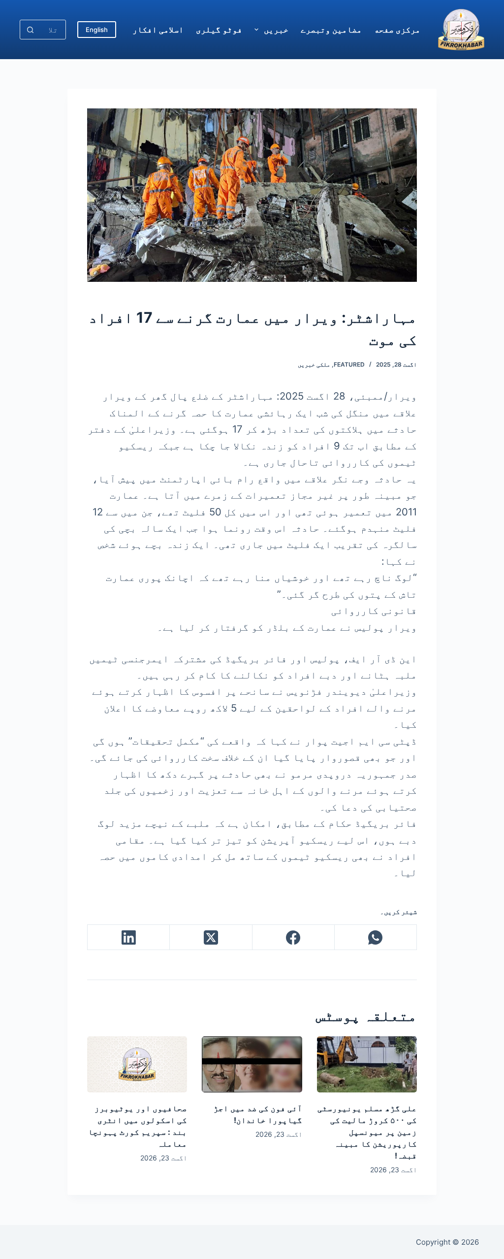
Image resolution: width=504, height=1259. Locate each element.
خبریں (276, 29)
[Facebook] (293, 937)
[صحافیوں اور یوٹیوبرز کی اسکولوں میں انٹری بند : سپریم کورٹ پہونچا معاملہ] (137, 1064)
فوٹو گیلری (219, 29)
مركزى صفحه (397, 29)
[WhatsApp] (375, 937)
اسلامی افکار (158, 29)
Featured (349, 364)
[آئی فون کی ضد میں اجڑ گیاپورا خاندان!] (252, 1064)
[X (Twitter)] (210, 937)
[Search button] (30, 29)
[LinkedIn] (128, 937)
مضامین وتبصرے (331, 29)
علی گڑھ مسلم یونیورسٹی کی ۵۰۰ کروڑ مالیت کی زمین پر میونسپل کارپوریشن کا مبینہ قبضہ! (367, 1131)
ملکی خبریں (314, 364)
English (97, 30)
